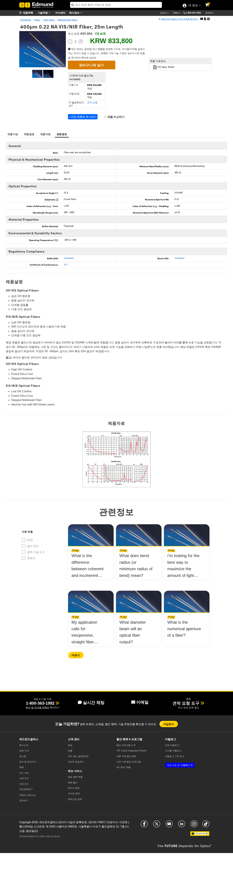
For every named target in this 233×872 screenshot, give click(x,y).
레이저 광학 (74, 788)
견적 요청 (92, 102)
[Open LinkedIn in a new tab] (181, 825)
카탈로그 (172, 745)
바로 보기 (90, 557)
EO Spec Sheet (165, 67)
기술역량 (43, 12)
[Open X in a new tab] (157, 825)
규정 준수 (24, 784)
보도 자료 (24, 773)
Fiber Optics (49, 20)
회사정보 (74, 12)
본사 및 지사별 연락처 (37, 707)
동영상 (31, 558)
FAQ (30, 540)
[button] (195, 12)
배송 (70, 745)
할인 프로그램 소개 (126, 745)
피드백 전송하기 (76, 761)
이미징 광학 (74, 793)
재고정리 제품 (123, 767)
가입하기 (168, 724)
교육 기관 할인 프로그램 (128, 761)
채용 (21, 767)
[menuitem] (27, 13)
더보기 (76, 655)
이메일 (142, 702)
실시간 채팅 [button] (94, 702)
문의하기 (210, 13)
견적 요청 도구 (185, 703)
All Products (25, 20)
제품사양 (13, 134)
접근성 (57, 836)
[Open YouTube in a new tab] (169, 825)
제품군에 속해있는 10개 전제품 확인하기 (180, 19)
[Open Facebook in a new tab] (144, 825)
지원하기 (178, 765)
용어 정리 (33, 546)
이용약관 (49, 836)
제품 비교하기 (116, 116)
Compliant (69, 258)
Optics (37, 20)
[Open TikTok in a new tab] (206, 825)
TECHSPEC (26, 789)
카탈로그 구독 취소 (174, 756)
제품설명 (29, 134)
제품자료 (45, 134)
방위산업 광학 (75, 799)
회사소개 (23, 745)
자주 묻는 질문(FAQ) (78, 756)
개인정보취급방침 (26, 836)
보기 (66, 264)
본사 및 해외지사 (27, 761)
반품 (70, 750)
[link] (209, 2)
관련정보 (62, 134)
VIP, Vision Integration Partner (131, 750)
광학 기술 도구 (36, 552)
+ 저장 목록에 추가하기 (83, 117)
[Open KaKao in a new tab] (200, 835)
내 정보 (193, 5)
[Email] (202, 18)
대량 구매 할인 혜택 (126, 756)
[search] (116, 5)
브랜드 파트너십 (27, 795)
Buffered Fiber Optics (67, 20)
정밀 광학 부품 (75, 777)
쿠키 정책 (40, 836)
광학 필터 (72, 782)
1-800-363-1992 (193, 13)
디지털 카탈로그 (173, 750)
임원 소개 (24, 750)
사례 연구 (24, 778)
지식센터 (60, 12)
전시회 (22, 756)
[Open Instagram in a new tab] (194, 825)
